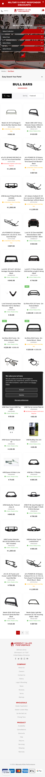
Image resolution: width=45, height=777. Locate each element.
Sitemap (21, 697)
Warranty (21, 752)
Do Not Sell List (21, 713)
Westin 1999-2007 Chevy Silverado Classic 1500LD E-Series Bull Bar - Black (34, 125)
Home (3, 71)
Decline (21, 395)
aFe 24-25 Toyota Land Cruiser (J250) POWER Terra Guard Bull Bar (11, 576)
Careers (21, 671)
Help (21, 737)
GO (22, 55)
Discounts (21, 733)
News (21, 686)
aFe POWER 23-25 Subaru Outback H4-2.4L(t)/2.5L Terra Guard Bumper (11, 234)
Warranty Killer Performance (25, 764)
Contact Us (21, 675)
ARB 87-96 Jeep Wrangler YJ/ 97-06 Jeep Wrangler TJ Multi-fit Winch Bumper (34, 507)
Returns (21, 740)
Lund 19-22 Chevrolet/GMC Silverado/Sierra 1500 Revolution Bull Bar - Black (34, 234)
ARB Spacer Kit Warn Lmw (11, 472)
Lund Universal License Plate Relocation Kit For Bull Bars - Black (11, 306)
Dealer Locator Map (21, 709)
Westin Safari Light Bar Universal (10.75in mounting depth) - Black (34, 614)
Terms (21, 693)
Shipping (21, 748)
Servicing (21, 744)
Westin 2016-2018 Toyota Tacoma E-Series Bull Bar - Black (11, 614)
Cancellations (21, 729)
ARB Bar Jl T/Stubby (33, 472)
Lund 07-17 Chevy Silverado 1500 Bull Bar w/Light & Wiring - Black (34, 271)
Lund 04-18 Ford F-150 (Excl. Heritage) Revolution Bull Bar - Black (11, 271)
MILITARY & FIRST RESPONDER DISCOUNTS (24, 3)
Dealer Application (21, 706)
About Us (21, 667)
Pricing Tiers (21, 717)
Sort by (25, 96)
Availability (21, 726)
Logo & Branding (21, 682)
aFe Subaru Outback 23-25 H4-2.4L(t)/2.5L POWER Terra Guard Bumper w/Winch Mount (34, 198)
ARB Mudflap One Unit (33, 440)
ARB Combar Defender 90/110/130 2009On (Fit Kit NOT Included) (11, 541)
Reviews (21, 690)
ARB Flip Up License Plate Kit (33, 407)
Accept (21, 390)
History (21, 679)
